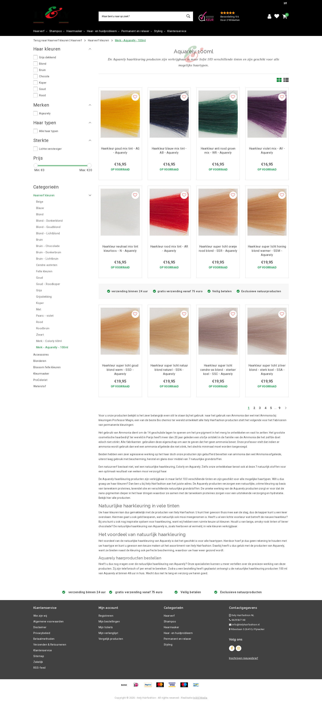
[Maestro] (185, 686)
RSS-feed (39, 667)
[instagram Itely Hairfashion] (238, 648)
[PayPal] (149, 686)
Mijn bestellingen (109, 621)
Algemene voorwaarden (48, 621)
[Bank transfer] (125, 686)
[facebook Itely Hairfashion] (232, 648)
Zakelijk (38, 661)
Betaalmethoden (44, 638)
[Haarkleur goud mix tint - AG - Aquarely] (120, 114)
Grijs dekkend (47, 57)
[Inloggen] (269, 16)
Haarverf (76, 40)
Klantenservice (42, 650)
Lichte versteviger (50, 148)
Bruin (42, 70)
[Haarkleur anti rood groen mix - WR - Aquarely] (218, 114)
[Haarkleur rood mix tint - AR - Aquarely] (169, 212)
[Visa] (173, 686)
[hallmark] (206, 16)
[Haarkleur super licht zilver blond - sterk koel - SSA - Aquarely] (267, 331)
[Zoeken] (188, 16)
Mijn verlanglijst (108, 633)
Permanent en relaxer (177, 638)
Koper (42, 82)
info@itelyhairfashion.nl (246, 624)
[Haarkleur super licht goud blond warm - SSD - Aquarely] (120, 331)
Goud (42, 89)
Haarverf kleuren (98, 40)
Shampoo (170, 621)
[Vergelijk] (286, 3)
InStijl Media (200, 697)
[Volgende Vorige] (286, 409)
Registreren (106, 615)
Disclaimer (40, 627)
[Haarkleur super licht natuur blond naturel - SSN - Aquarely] (169, 331)
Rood (42, 95)
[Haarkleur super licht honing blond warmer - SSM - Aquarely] (267, 212)
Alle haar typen (48, 131)
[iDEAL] (137, 686)
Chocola (44, 76)
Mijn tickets (106, 627)
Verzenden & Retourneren (49, 644)
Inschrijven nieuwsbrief (243, 658)
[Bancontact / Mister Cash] (197, 686)
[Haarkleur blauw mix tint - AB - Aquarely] (169, 114)
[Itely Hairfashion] (51, 14)
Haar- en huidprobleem (178, 633)
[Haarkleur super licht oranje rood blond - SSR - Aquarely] (218, 212)
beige (250, 521)
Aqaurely (44, 113)
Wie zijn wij (40, 615)
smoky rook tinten (266, 521)
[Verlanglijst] (276, 16)
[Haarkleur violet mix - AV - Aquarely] (267, 114)
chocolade (105, 526)
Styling (168, 644)
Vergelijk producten (111, 638)
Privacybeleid (41, 633)
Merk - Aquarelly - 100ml (130, 40)
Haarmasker (171, 627)
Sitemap (38, 656)
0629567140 (238, 620)
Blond (42, 63)
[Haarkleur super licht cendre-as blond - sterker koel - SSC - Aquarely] (218, 331)
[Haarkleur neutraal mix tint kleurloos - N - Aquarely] (120, 212)
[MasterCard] (161, 686)
